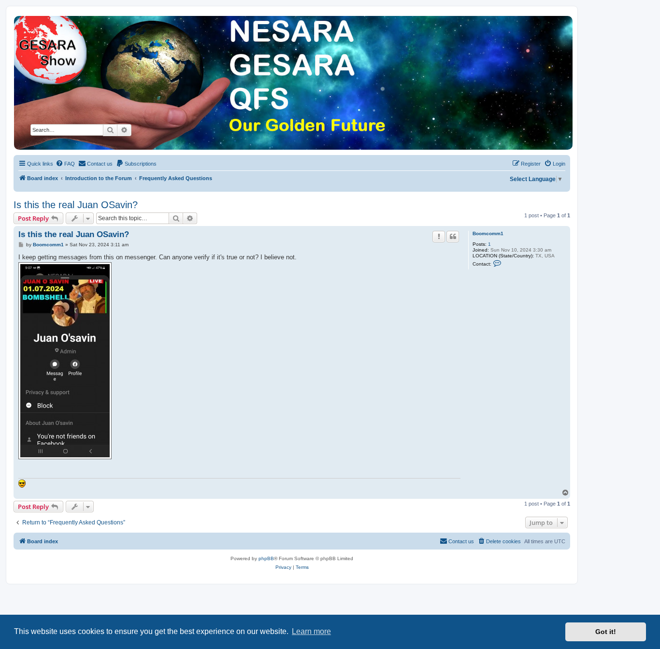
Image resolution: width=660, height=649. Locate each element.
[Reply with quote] (452, 236)
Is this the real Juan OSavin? (76, 204)
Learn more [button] (311, 631)
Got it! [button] (605, 631)
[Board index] (292, 83)
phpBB (266, 558)
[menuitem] (65, 163)
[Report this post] (438, 236)
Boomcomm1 (488, 233)
